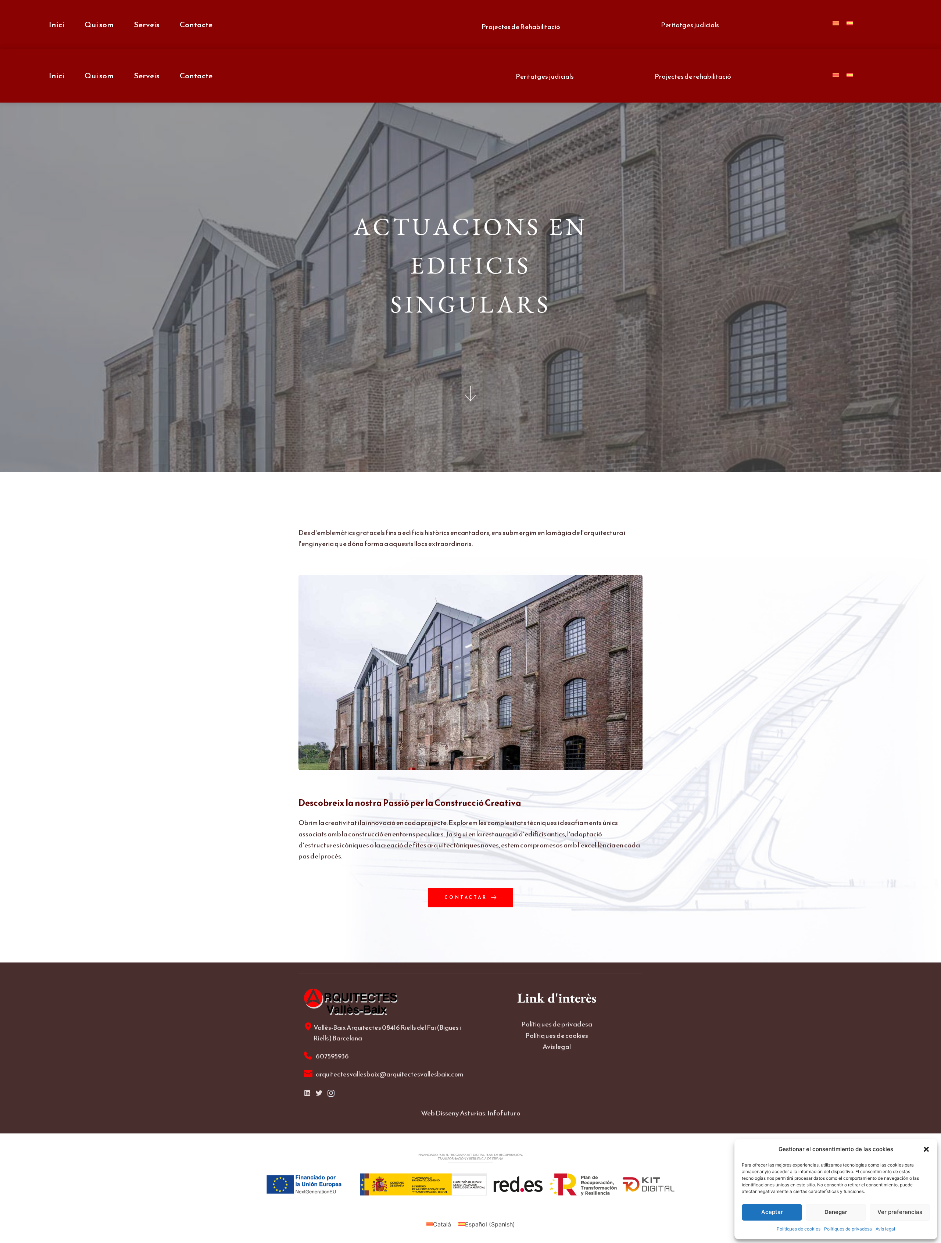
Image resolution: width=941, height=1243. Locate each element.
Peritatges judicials (690, 24)
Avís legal (885, 1229)
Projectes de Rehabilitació (521, 26)
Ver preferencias (899, 1211)
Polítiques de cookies (798, 1229)
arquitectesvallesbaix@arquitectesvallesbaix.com (390, 1074)
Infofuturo (503, 1113)
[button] (926, 1149)
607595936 (333, 1056)
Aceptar (772, 1211)
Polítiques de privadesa (848, 1229)
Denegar (835, 1211)
